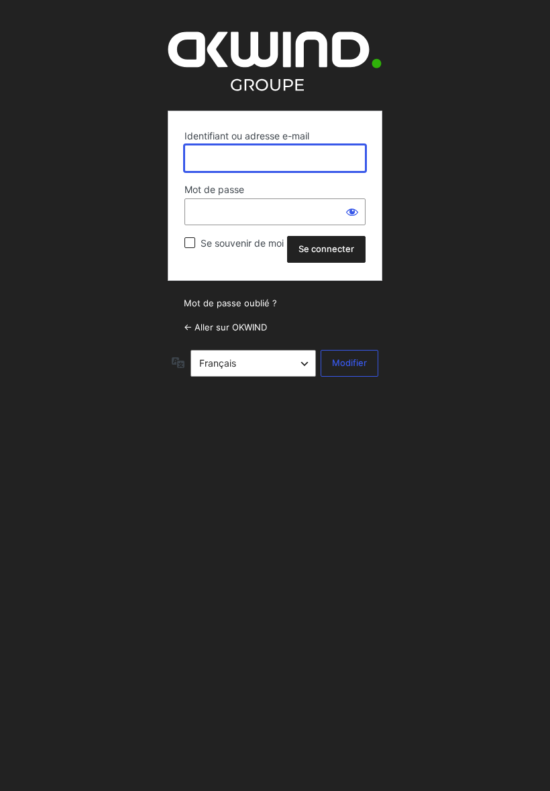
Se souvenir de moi (242, 243)
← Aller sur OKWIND (225, 327)
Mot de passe (214, 189)
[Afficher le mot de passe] (352, 211)
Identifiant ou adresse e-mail (246, 135)
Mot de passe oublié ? (230, 303)
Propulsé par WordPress (275, 61)
